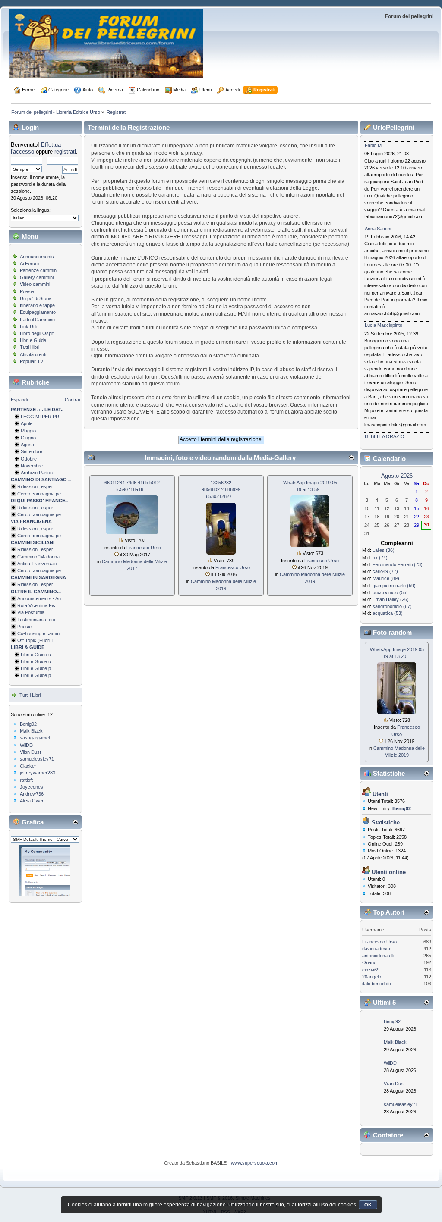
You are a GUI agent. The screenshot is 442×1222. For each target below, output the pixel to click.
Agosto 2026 (397, 476)
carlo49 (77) (385, 571)
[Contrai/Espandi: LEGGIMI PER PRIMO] (16, 416)
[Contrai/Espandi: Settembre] (16, 451)
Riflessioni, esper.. (36, 486)
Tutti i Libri (30, 695)
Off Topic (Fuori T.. (37, 640)
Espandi (19, 399)
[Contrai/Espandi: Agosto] (16, 444)
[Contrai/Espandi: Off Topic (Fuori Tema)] (13, 640)
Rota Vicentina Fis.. (37, 605)
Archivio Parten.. (38, 472)
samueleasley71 (37, 758)
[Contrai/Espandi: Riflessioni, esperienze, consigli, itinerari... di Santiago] (13, 486)
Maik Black (31, 730)
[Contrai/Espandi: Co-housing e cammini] (13, 633)
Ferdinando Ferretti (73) (398, 564)
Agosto (28, 444)
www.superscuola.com (254, 1163)
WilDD (26, 745)
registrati (65, 151)
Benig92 (28, 724)
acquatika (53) (388, 613)
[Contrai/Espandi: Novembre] (16, 465)
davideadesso (376, 948)
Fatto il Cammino (37, 319)
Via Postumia (30, 612)
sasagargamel (35, 737)
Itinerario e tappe (37, 305)
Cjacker (28, 765)
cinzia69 (370, 969)
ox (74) (380, 557)
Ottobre (29, 458)
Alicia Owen (32, 800)
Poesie (27, 291)
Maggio (28, 430)
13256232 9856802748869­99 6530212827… (221, 489)
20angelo (371, 976)
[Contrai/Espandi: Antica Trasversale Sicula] (13, 563)
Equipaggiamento (38, 312)
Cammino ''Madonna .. (40, 556)
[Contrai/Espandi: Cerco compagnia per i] (13, 570)
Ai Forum (29, 263)
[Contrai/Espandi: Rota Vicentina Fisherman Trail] (13, 605)
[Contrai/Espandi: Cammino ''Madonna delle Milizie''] (13, 556)
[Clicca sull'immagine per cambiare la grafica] (44, 870)
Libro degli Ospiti (37, 333)
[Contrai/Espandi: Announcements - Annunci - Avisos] (13, 598)
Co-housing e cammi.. (40, 633)
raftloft (26, 780)
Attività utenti (33, 354)
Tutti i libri (29, 347)
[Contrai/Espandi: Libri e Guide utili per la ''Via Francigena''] (16, 661)
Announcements (37, 256)
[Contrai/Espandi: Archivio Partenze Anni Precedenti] (16, 472)
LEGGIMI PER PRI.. (42, 416)
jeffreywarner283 (37, 772)
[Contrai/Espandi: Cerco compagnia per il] (13, 493)
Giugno (28, 437)
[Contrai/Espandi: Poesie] (13, 626)
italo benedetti (376, 983)
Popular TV (31, 361)
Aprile (26, 423)
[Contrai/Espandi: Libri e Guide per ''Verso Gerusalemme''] (16, 668)
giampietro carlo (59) (394, 585)
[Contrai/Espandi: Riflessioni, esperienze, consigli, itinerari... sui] (13, 549)
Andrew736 (32, 793)
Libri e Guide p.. (37, 668)
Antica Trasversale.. (38, 563)
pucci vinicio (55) (390, 592)
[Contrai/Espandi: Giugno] (16, 437)
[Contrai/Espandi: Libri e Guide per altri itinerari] (16, 675)
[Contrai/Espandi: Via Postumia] (13, 612)
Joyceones (31, 787)
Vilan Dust (30, 752)
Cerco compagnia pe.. (40, 493)
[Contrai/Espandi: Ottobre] (16, 458)
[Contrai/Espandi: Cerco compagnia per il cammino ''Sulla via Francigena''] (13, 535)
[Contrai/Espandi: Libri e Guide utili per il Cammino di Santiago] (16, 654)
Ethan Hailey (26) (391, 599)
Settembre (31, 451)
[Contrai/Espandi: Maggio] (16, 430)
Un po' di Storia (35, 298)
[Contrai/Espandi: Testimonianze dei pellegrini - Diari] (13, 619)
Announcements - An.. (40, 598)
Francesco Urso (143, 547)
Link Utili (28, 326)
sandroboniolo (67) (392, 606)
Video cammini (35, 284)
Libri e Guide (33, 340)
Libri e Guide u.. (37, 654)
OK (368, 1204)
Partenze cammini (38, 270)
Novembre (32, 465)
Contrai (72, 399)
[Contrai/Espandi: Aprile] (16, 423)
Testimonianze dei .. (38, 619)
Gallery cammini (37, 277)
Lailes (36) (384, 550)
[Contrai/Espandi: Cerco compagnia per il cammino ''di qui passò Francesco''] (13, 514)
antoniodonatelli (378, 955)
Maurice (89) (386, 578)
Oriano (369, 962)
